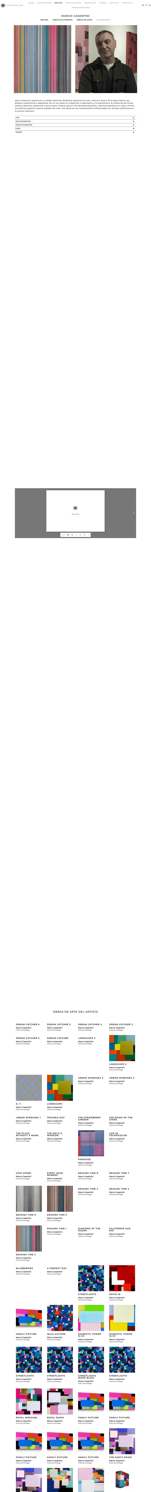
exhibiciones (104, 20)
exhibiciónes (44, 3)
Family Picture (88, 1417)
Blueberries (24, 1268)
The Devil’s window (54, 1134)
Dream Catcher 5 (59, 1024)
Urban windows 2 (121, 1078)
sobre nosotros (81, 8)
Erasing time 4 (88, 1189)
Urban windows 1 (28, 1117)
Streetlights (87, 1294)
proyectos (90, 3)
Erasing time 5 (57, 1215)
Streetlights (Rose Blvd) (87, 1377)
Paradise (84, 1159)
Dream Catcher (58, 1038)
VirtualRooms (73, 3)
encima (44, 20)
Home (31, 3)
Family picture (26, 1334)
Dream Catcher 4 (90, 1024)
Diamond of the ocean (89, 1229)
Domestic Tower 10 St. (89, 1335)
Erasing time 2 (26, 1254)
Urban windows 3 (90, 1078)
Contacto (127, 3)
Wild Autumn (56, 1334)
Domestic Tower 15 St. (120, 1335)
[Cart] (145, 5)
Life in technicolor (118, 1134)
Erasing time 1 (57, 1228)
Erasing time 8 (88, 1173)
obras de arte (84, 20)
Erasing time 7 (119, 1173)
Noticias (114, 3)
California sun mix (120, 1229)
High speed (23, 1173)
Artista (58, 3)
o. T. (18, 1104)
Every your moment (55, 1174)
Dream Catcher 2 (28, 1038)
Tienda (102, 3)
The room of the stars (121, 1118)
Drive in (114, 1294)
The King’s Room (120, 1457)
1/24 (63, 535)
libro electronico (62, 20)
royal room (55, 1417)
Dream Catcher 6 (28, 1024)
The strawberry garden (89, 1118)
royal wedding (26, 1417)
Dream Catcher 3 (121, 1024)
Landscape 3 (87, 1038)
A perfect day (57, 1268)
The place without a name (27, 1134)
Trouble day (56, 1117)
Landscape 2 (118, 1064)
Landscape (54, 1104)
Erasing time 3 (119, 1189)
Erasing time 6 (26, 1215)
